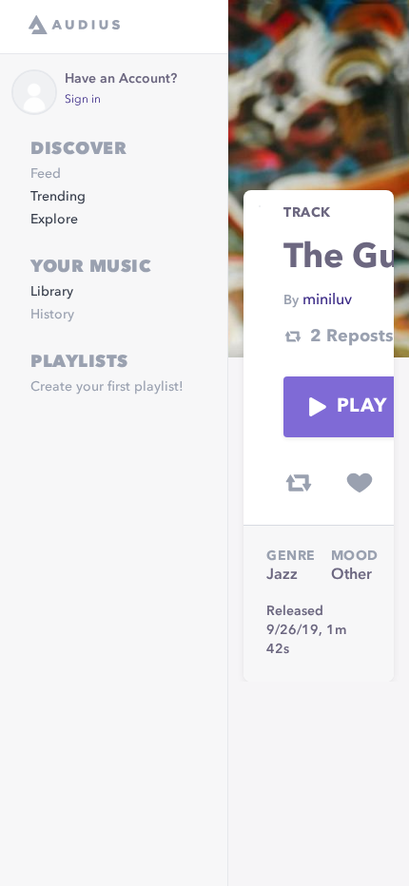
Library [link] (51, 292)
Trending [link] (58, 196)
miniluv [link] (327, 300)
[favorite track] (359, 483)
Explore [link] (54, 219)
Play (361, 406)
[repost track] (298, 483)
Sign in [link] (83, 100)
